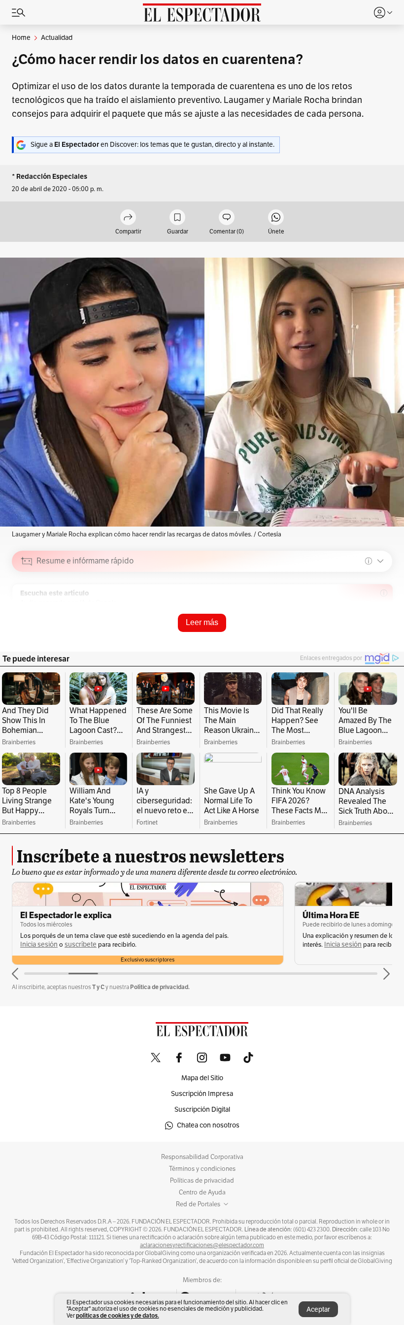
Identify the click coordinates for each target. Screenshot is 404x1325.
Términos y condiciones (202, 1168)
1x (381, 630)
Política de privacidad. (160, 987)
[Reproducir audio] (27, 618)
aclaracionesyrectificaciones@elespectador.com (202, 1245)
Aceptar (318, 1309)
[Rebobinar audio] (351, 631)
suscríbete (81, 944)
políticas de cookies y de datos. (117, 1315)
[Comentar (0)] (227, 218)
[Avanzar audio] (366, 631)
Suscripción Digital (202, 1109)
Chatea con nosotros (208, 1125)
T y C (98, 987)
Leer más (202, 622)
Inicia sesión (39, 944)
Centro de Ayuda (202, 1192)
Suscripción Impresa (202, 1094)
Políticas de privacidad (202, 1180)
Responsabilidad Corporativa (202, 1157)
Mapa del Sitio (202, 1078)
